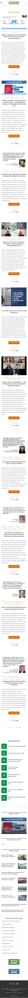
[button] (2, 825)
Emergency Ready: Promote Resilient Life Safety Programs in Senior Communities (14, 683)
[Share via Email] (17, 74)
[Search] (26, 3)
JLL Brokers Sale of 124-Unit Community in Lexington (8, 879)
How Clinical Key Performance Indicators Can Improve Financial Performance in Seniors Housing (14, 534)
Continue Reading (14, 66)
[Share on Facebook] (12, 74)
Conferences (8, 989)
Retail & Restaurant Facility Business (9, 953)
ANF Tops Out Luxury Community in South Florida (8, 896)
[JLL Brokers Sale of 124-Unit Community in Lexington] (22, 880)
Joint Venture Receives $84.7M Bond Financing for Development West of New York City (13, 905)
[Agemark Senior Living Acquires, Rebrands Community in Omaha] (22, 889)
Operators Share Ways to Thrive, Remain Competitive (8, 856)
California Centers (5, 949)
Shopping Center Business (7, 946)
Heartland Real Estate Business (8, 927)
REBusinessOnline (6, 943)
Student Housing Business (7, 924)
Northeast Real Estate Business (8, 930)
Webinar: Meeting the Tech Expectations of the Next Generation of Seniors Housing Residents (14, 36)
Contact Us (23, 989)
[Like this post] (10, 74)
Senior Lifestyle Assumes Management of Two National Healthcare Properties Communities (12, 911)
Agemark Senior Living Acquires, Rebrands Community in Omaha (7, 888)
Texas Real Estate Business (7, 937)
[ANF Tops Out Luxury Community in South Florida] (22, 898)
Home (3, 989)
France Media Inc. (14, 990)
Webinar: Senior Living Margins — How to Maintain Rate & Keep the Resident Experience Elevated (14, 383)
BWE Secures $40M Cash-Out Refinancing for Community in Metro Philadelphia (12, 873)
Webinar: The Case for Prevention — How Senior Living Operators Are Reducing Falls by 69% (14, 243)
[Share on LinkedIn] (15, 74)
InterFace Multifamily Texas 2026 (16, 753)
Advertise (18, 989)
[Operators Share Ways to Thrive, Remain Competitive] (22, 857)
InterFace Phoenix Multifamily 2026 (16, 746)
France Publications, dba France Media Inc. (15, 992)
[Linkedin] (14, 983)
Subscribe (14, 989)
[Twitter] (11, 983)
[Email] (17, 983)
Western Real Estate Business (8, 940)
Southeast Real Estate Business (8, 933)
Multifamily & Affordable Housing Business (11, 921)
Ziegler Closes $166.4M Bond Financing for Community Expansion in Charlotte (8, 865)
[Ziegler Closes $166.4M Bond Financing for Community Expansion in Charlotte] (22, 866)
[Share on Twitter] (14, 74)
